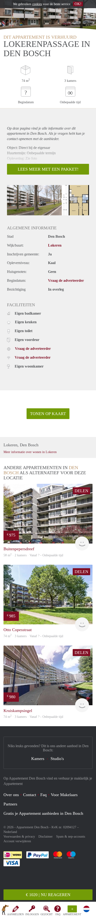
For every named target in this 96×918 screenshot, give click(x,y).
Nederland (10, 832)
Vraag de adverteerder (66, 280)
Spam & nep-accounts (70, 836)
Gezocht (47, 914)
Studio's (57, 758)
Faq (43, 794)
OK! (78, 4)
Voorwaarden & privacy (19, 836)
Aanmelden (15, 914)
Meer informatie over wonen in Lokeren (30, 452)
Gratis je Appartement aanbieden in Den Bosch (43, 813)
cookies (37, 4)
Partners (10, 804)
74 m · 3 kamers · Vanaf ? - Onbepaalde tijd (33, 717)
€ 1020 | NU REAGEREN (48, 894)
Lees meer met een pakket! (48, 169)
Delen (81, 490)
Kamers (37, 758)
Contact (29, 794)
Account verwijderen (17, 841)
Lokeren (55, 245)
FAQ (57, 914)
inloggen (32, 914)
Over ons (11, 794)
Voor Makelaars (64, 794)
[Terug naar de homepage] (5, 910)
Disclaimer (45, 836)
